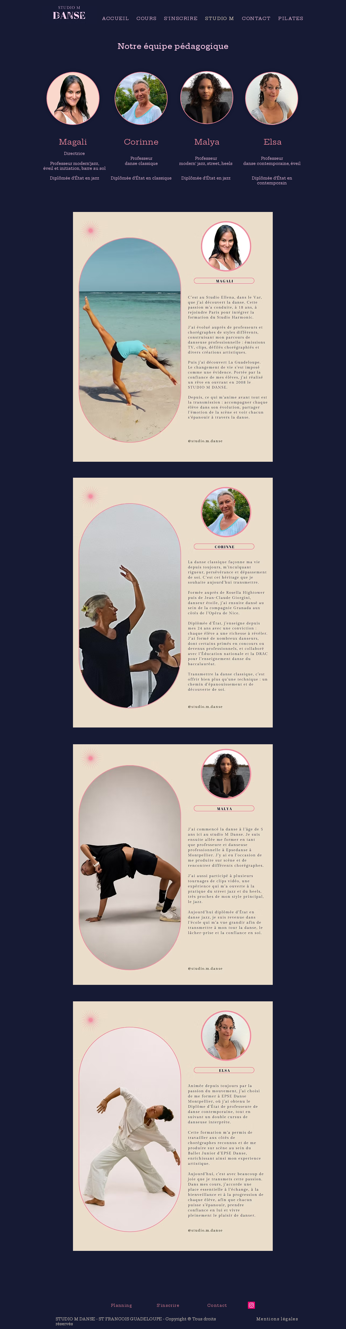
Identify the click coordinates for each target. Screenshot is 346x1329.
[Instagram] (251, 1305)
